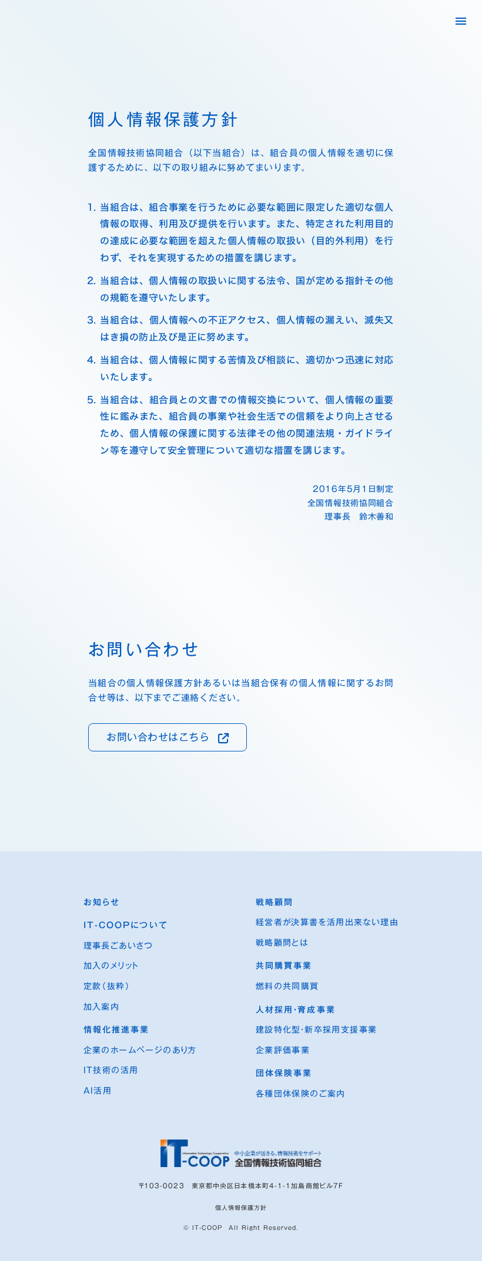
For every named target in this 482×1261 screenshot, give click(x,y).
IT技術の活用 (111, 1071)
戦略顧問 (274, 903)
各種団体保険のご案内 (301, 1094)
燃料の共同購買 (287, 987)
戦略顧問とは (282, 943)
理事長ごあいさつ (118, 946)
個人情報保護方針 (241, 1207)
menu (461, 21)
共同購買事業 (284, 966)
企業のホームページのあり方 (140, 1051)
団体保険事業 (284, 1074)
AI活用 (97, 1091)
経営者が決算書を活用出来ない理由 (327, 923)
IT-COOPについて (125, 926)
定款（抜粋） (106, 987)
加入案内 (101, 1007)
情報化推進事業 (116, 1030)
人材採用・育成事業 (296, 1010)
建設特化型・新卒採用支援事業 (316, 1030)
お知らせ (101, 903)
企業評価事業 (283, 1051)
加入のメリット (111, 966)
